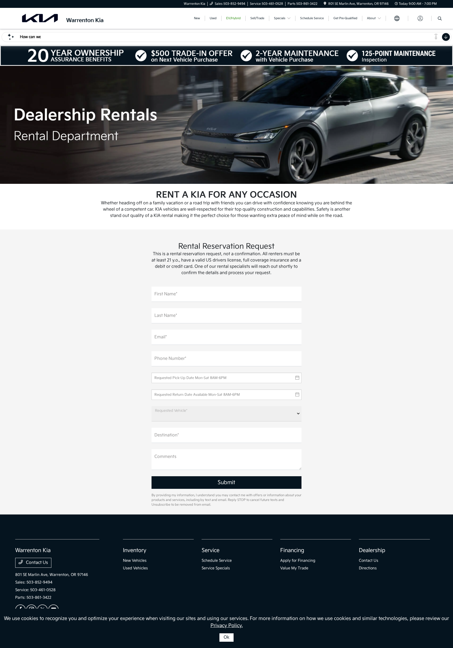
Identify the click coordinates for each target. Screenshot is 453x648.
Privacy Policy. (227, 625)
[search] (440, 19)
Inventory (134, 550)
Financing (292, 550)
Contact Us (36, 562)
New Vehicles (135, 560)
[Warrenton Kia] (60, 18)
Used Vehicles (135, 568)
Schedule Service (217, 560)
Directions (368, 568)
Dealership (372, 550)
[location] (325, 4)
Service (210, 550)
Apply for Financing (297, 560)
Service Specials (216, 568)
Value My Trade (294, 568)
